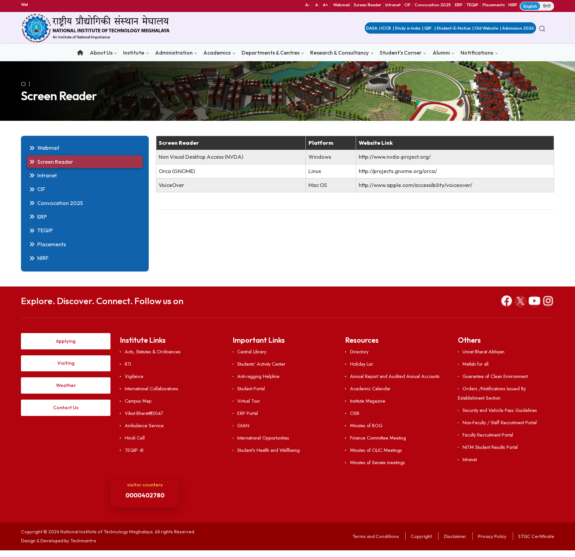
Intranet (393, 4)
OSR (354, 413)
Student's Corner (401, 52)
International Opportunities (263, 438)
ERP (459, 4)
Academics (217, 52)
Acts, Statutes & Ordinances (152, 351)
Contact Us (66, 408)
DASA (371, 28)
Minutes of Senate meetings (377, 462)
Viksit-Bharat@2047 (144, 413)
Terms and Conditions (375, 536)
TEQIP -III (134, 450)
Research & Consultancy (339, 52)
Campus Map (138, 401)
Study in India (407, 28)
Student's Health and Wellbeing (268, 450)
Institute (133, 52)
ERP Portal (247, 413)
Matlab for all (475, 364)
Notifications (477, 52)
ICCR (386, 28)
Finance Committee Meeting (378, 438)
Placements (493, 4)
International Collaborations (151, 388)
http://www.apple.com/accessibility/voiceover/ (415, 185)
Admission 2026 (518, 28)
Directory (359, 351)
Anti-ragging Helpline (258, 376)
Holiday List (361, 364)
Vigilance (134, 376)
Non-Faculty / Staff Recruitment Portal (500, 422)
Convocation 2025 (433, 4)
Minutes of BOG (366, 425)
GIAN (243, 425)
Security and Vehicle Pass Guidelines (500, 410)
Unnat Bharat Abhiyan (483, 351)
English (530, 6)
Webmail (341, 4)
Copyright (421, 536)
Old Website (486, 28)
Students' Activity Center (261, 364)
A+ (325, 4)
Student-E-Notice (454, 28)
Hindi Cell (134, 438)
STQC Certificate (536, 536)
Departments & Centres (270, 52)
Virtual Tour (248, 401)
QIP (428, 28)
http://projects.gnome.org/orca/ (398, 171)
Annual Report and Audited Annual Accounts (394, 376)
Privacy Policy (492, 536)
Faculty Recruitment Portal (488, 435)
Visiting (66, 363)
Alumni (441, 52)
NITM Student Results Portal (490, 447)
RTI (128, 364)
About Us (101, 52)
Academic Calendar (370, 388)
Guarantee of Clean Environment (495, 376)
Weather (66, 385)
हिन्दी (547, 6)
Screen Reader (367, 4)
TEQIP (473, 4)
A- (307, 4)
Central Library (251, 351)
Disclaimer (455, 536)
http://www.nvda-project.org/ (395, 156)
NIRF (512, 4)
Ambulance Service (144, 425)
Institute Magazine (367, 401)
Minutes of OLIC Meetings (376, 450)
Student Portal (251, 388)
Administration (174, 52)
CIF (407, 4)
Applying (66, 341)
